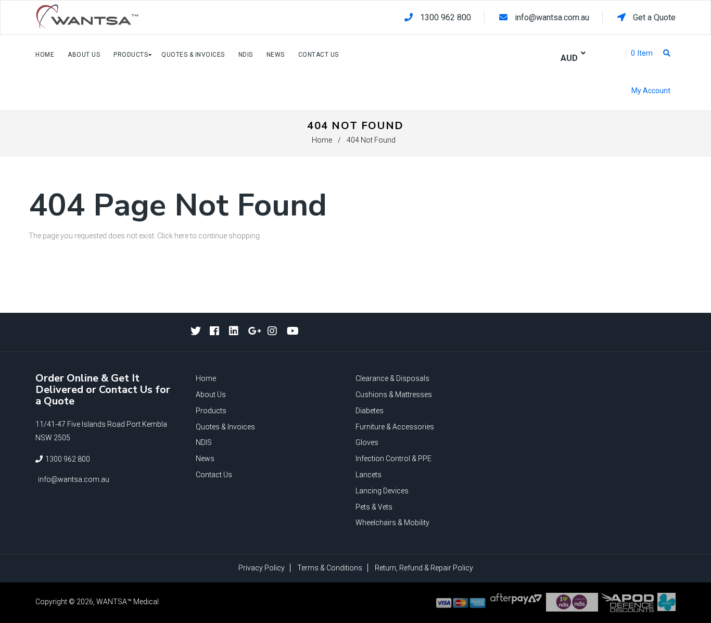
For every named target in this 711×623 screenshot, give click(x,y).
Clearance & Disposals (392, 378)
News (205, 458)
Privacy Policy (261, 568)
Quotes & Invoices (225, 427)
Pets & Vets (373, 507)
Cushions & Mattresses (393, 394)
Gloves (366, 442)
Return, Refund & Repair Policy (424, 568)
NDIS (204, 442)
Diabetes (369, 410)
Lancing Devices (382, 491)
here (181, 236)
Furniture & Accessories (394, 427)
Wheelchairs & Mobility (392, 522)
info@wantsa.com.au (552, 17)
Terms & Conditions (329, 568)
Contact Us (214, 475)
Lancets (368, 475)
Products (211, 410)
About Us (211, 394)
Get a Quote (653, 17)
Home (322, 140)
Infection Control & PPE (393, 458)
